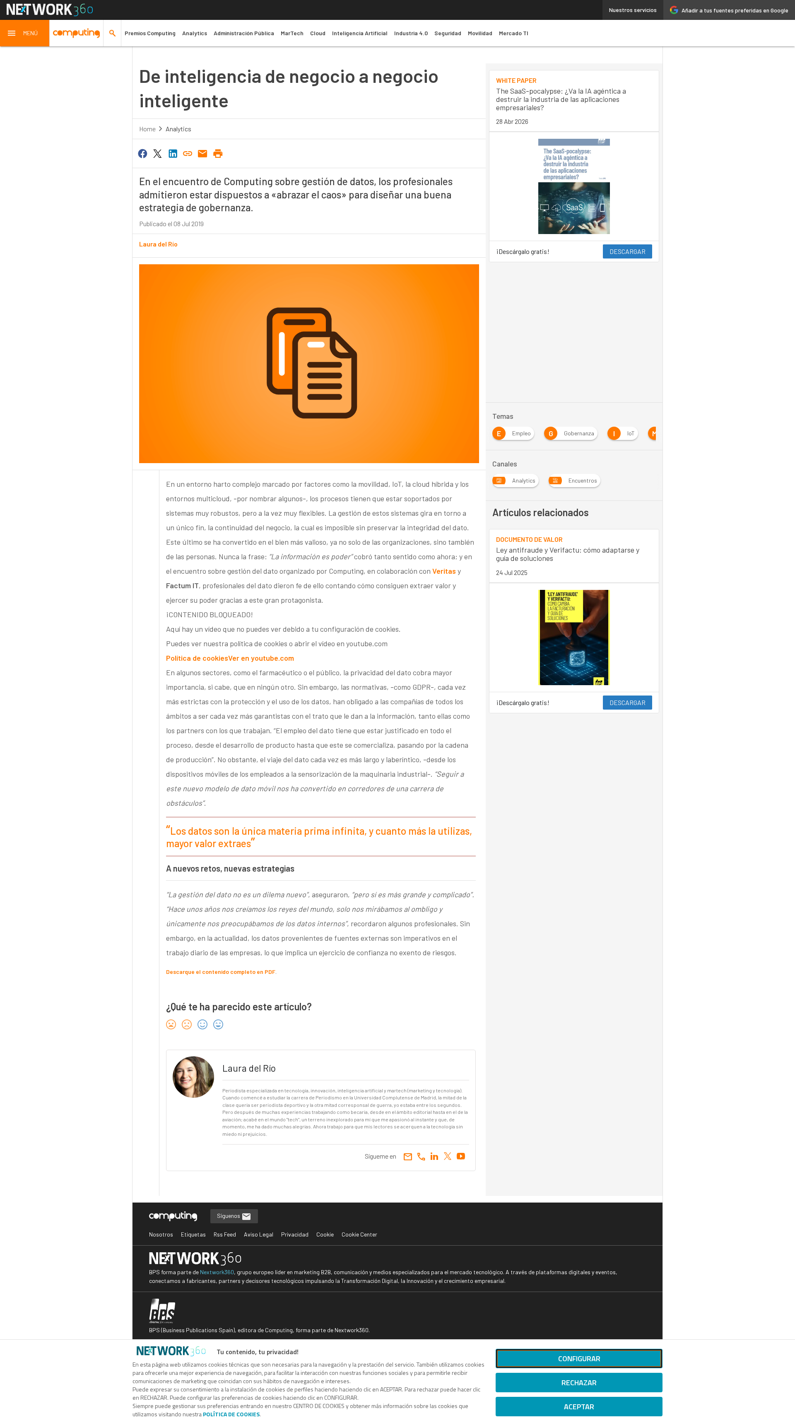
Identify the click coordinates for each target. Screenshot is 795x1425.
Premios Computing (150, 32)
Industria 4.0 (411, 32)
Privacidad (294, 1234)
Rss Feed (225, 1234)
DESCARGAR (628, 251)
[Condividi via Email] (203, 152)
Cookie (325, 1234)
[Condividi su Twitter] (157, 152)
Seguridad (447, 32)
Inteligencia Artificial (360, 32)
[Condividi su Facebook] (142, 152)
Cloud (317, 32)
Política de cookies (197, 657)
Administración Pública (244, 32)
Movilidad (480, 32)
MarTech (292, 32)
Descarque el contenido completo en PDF (220, 971)
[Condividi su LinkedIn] (172, 152)
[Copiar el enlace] (187, 152)
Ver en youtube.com (261, 657)
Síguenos (229, 1215)
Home (147, 129)
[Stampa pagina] (217, 152)
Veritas (444, 570)
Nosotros (161, 1234)
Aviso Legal (258, 1234)
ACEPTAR (579, 1406)
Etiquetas (193, 1234)
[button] (25, 33)
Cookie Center (359, 1234)
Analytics (194, 32)
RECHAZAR (579, 1382)
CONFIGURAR (579, 1358)
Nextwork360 (217, 1271)
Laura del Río (158, 244)
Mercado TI (513, 32)
